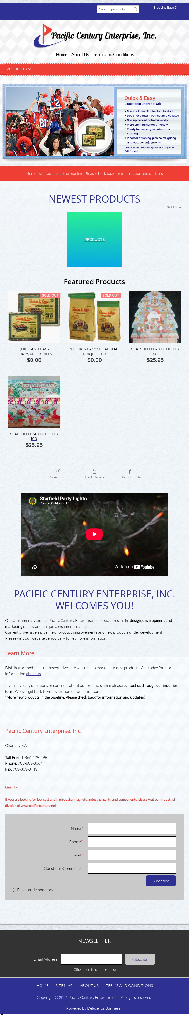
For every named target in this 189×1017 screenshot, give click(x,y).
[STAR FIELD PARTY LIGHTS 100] (34, 402)
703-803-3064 (30, 763)
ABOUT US (89, 985)
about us (33, 673)
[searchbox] (118, 9)
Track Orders (94, 477)
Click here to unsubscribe (94, 969)
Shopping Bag (163, 7)
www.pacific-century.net (38, 805)
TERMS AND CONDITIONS (129, 985)
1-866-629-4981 (35, 757)
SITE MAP (64, 985)
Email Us (11, 787)
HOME (42, 985)
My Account (57, 477)
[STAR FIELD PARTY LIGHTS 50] (155, 317)
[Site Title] (94, 36)
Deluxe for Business (103, 1008)
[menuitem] (61, 54)
